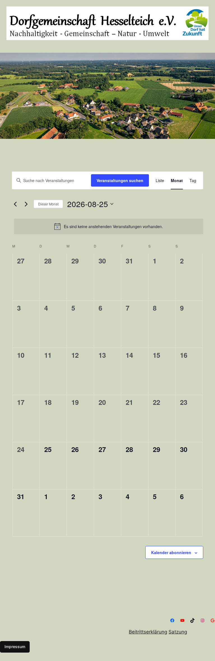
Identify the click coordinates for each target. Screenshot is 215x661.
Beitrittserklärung (148, 632)
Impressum (14, 646)
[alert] (108, 226)
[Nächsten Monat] (26, 204)
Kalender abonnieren (171, 552)
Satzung (178, 632)
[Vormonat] (15, 204)
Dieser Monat (48, 203)
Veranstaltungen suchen (120, 180)
